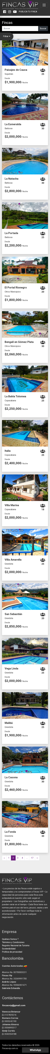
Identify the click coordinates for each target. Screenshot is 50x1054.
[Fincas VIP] (20, 5)
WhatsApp (35, 1050)
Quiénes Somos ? (10, 939)
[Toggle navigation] (44, 5)
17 (32, 858)
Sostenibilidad (8, 948)
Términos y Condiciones (13, 942)
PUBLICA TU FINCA (28, 11)
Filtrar (6, 36)
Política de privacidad (12, 952)
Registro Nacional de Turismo (15, 945)
